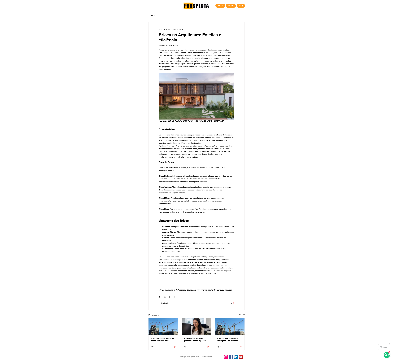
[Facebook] (231, 357)
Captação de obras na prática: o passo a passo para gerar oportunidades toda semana (195, 339)
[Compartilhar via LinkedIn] (170, 297)
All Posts (151, 15)
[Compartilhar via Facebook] (160, 297)
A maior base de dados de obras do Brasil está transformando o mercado (162, 339)
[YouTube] (241, 357)
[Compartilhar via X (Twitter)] (165, 297)
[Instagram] (226, 357)
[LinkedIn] (236, 357)
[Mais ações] (233, 29)
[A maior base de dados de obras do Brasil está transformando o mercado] (163, 326)
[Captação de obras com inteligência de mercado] (229, 326)
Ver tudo (242, 314)
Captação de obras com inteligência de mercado (227, 339)
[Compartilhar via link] (175, 297)
